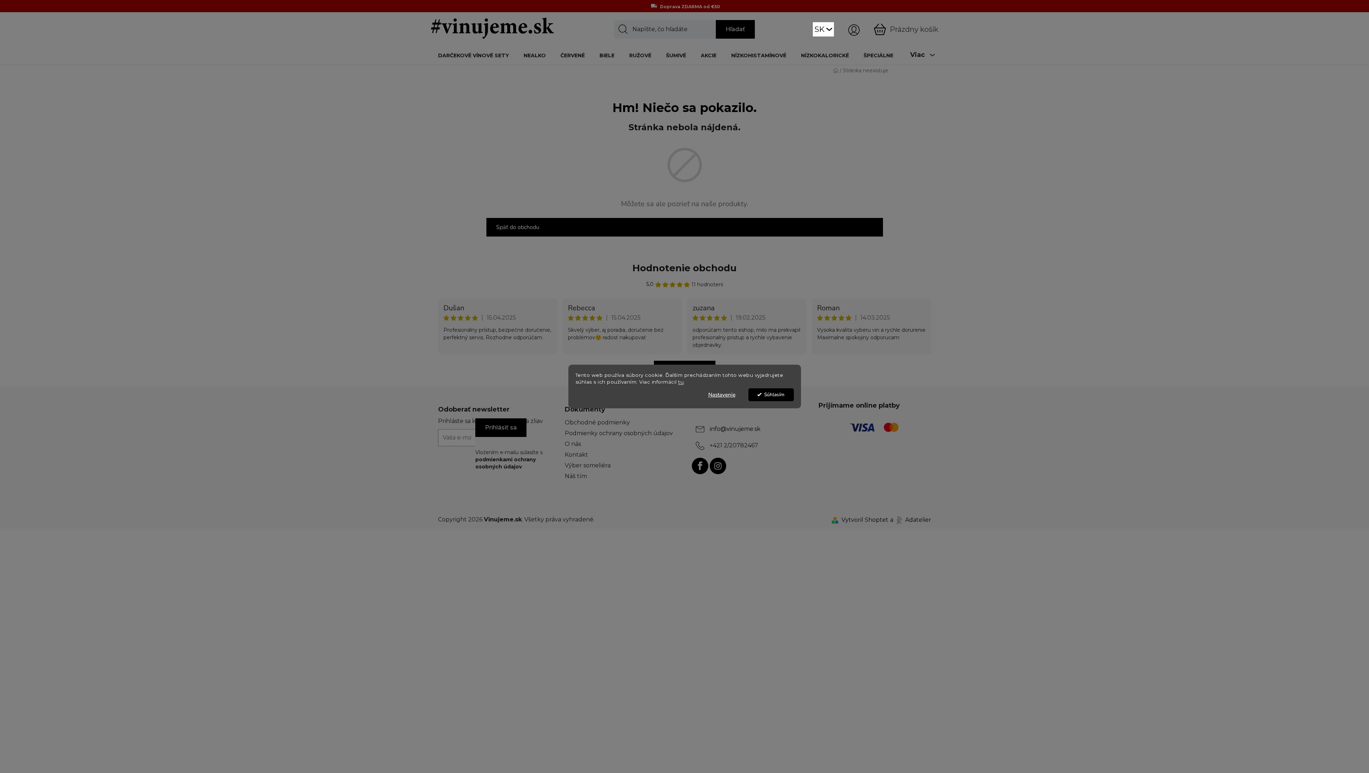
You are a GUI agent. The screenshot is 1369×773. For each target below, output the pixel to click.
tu (681, 382)
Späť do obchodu (517, 227)
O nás (573, 444)
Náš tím (576, 476)
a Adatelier (910, 519)
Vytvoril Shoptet (864, 519)
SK (820, 29)
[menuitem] (473, 55)
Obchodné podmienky (597, 422)
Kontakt (576, 454)
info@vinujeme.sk (735, 429)
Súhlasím (774, 394)
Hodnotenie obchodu (684, 268)
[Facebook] (700, 466)
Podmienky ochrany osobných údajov (619, 433)
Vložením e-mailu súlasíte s (509, 459)
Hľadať (735, 29)
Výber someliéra (588, 465)
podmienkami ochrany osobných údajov (505, 463)
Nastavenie (722, 394)
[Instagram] (718, 466)
